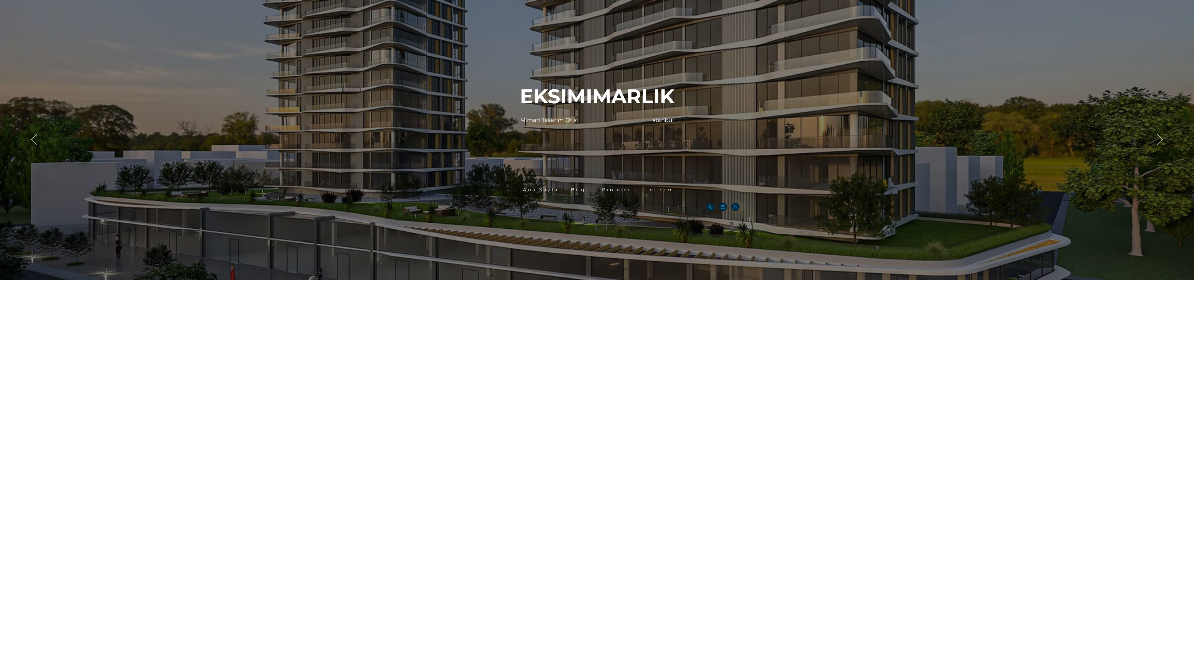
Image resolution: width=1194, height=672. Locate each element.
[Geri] (34, 140)
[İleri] (1160, 140)
